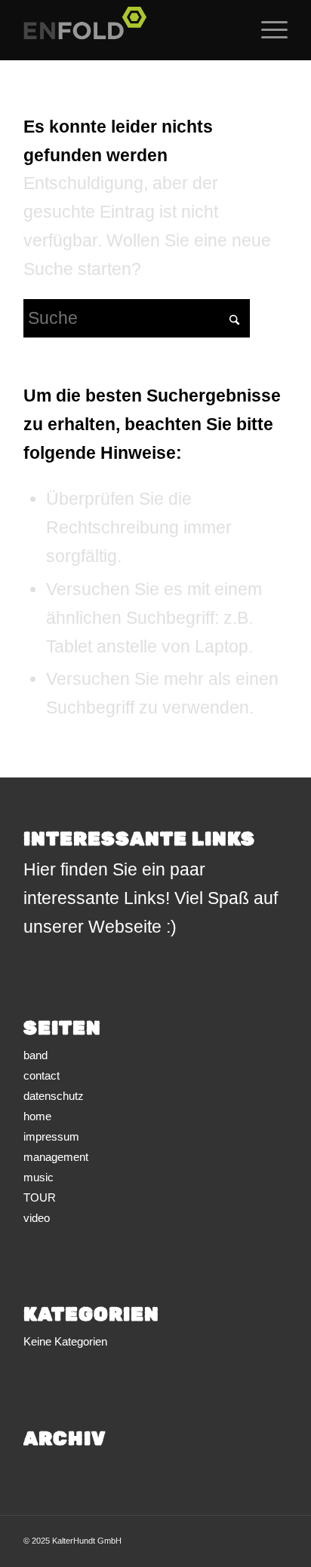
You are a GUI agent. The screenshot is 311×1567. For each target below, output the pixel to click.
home (37, 1116)
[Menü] (267, 30)
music (38, 1177)
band (35, 1055)
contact (41, 1075)
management (55, 1156)
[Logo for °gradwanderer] (129, 30)
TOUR (39, 1197)
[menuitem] (267, 30)
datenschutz (53, 1095)
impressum (51, 1136)
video (36, 1217)
